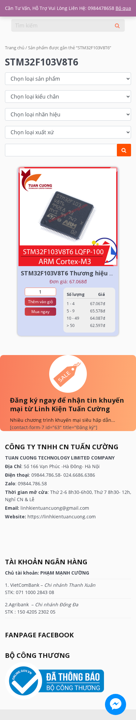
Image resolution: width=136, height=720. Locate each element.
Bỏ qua (123, 8)
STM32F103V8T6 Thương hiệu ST (69, 273)
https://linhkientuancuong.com (61, 516)
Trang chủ (14, 48)
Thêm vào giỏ (40, 301)
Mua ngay (40, 311)
